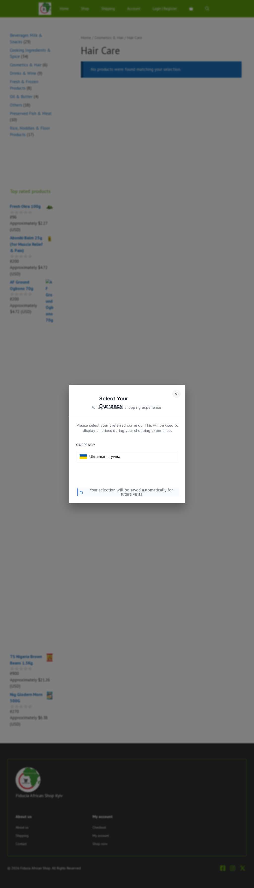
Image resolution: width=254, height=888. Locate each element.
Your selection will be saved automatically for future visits (131, 492)
